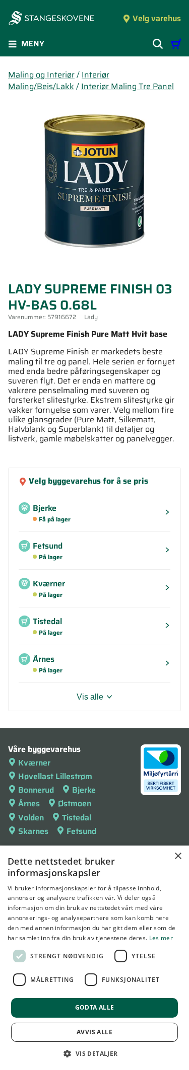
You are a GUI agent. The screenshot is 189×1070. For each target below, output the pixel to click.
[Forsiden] (51, 19)
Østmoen (74, 803)
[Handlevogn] (176, 43)
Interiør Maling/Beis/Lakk (58, 80)
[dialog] (94, 958)
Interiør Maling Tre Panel (127, 86)
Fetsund (81, 831)
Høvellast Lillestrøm (55, 776)
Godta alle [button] (94, 1007)
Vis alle (90, 697)
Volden (31, 817)
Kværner (34, 763)
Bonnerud (36, 790)
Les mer (161, 938)
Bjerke (84, 790)
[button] (94, 1053)
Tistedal (76, 817)
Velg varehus (157, 18)
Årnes (29, 803)
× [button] (177, 856)
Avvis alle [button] (94, 1032)
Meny (32, 43)
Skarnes (33, 831)
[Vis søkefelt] (158, 44)
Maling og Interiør (41, 74)
